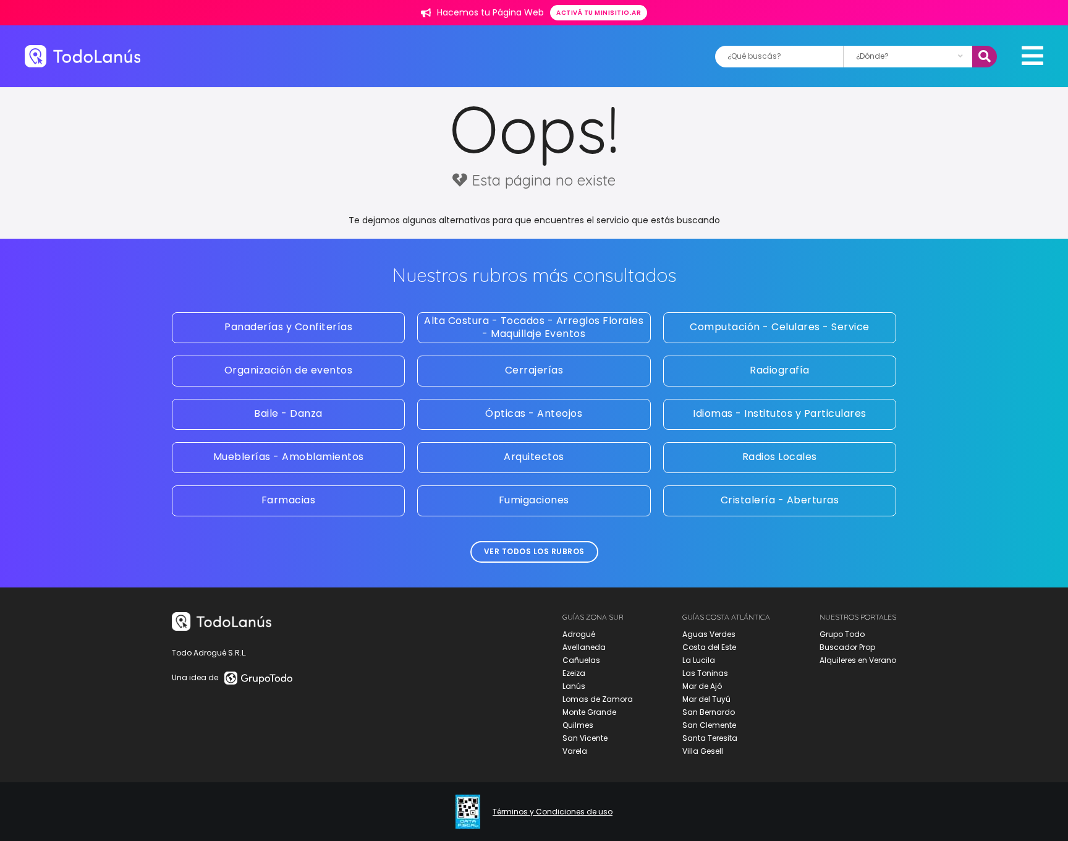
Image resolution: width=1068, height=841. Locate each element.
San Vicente (585, 738)
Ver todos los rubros (534, 551)
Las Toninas (705, 673)
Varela (574, 751)
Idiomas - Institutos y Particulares (780, 413)
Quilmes (577, 725)
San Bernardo (708, 712)
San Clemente (709, 725)
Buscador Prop (847, 647)
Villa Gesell (702, 751)
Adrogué (578, 634)
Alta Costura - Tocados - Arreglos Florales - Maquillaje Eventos (533, 327)
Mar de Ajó (702, 686)
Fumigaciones (534, 500)
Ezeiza (573, 673)
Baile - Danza (288, 413)
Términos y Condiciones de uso (552, 812)
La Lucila (698, 660)
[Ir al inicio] (82, 56)
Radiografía (780, 370)
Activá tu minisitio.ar (598, 12)
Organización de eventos (288, 370)
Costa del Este (709, 647)
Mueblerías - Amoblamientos (288, 457)
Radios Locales (779, 457)
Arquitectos (534, 457)
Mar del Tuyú (706, 699)
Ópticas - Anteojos (533, 413)
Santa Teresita (709, 738)
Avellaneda (584, 647)
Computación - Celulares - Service (780, 327)
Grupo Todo (842, 634)
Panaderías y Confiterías (288, 327)
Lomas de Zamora (597, 699)
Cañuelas (581, 660)
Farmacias (288, 500)
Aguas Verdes (708, 634)
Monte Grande (589, 712)
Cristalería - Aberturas (780, 500)
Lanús (573, 686)
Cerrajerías (534, 370)
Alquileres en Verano (858, 660)
